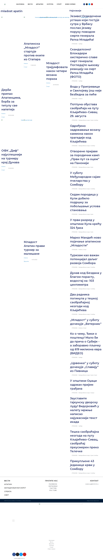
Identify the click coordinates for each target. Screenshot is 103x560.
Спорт (3, 117)
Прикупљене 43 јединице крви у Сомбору (82, 465)
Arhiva (24, 500)
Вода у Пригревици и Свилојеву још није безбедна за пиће (86, 90)
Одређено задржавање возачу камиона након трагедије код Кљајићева (85, 133)
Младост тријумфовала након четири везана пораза (57, 70)
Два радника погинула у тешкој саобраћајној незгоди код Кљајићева (84, 302)
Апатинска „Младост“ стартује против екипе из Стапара (34, 51)
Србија (7, 491)
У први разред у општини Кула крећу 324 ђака (85, 223)
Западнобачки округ (15, 488)
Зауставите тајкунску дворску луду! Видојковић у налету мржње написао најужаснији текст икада (84, 410)
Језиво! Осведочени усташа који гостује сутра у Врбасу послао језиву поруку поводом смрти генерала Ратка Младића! (85, 27)
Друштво (26, 261)
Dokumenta (28, 500)
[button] (95, 4)
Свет (6, 495)
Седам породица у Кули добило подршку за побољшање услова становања (85, 202)
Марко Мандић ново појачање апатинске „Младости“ (85, 241)
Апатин (3, 113)
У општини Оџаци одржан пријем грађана (83, 384)
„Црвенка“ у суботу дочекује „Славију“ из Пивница (84, 367)
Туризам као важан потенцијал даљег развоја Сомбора (84, 259)
